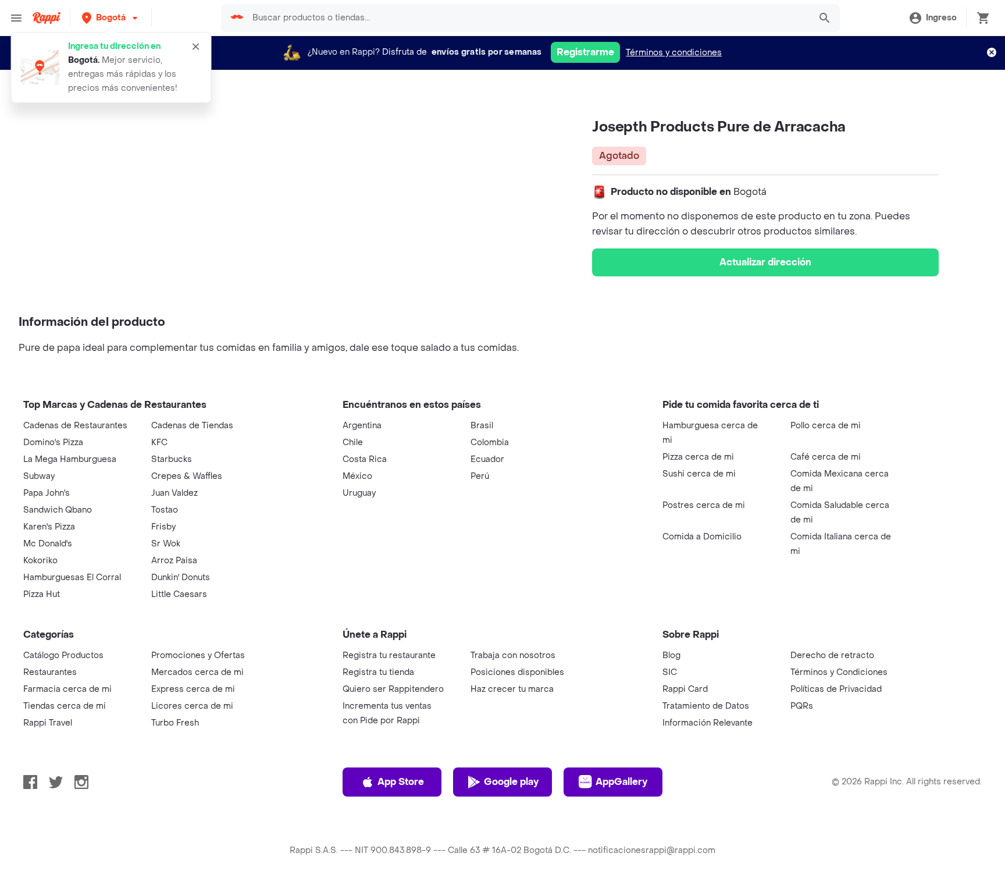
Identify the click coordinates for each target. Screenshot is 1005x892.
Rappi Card (685, 689)
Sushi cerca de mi (699, 473)
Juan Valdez (174, 493)
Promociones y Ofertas (198, 655)
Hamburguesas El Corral (72, 577)
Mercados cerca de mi (197, 672)
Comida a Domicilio (702, 536)
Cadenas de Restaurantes (75, 425)
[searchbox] (527, 18)
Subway (39, 476)
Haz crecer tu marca (512, 689)
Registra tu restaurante (389, 655)
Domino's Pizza (53, 442)
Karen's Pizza (49, 526)
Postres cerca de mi (703, 505)
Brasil (482, 425)
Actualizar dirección (765, 262)
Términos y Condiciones (839, 672)
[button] (111, 18)
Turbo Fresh (175, 722)
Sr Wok (165, 543)
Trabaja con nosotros (513, 655)
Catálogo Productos (63, 655)
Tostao (164, 510)
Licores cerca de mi (192, 706)
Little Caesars (179, 594)
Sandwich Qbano (57, 510)
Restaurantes (50, 672)
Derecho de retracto (832, 655)
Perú (480, 476)
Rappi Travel (47, 722)
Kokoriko (40, 560)
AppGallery (621, 782)
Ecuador (487, 459)
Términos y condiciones (674, 52)
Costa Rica (365, 459)
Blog (671, 655)
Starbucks (171, 459)
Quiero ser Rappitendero (393, 689)
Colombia (490, 442)
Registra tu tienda (378, 672)
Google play (511, 782)
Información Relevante (707, 722)
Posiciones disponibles (517, 672)
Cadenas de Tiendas (192, 425)
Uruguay (359, 493)
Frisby (163, 526)
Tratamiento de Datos (705, 706)
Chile (353, 442)
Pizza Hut (41, 594)
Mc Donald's (47, 543)
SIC (669, 672)
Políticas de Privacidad (836, 689)
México (357, 476)
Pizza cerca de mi (698, 457)
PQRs (801, 706)
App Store (400, 782)
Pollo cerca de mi (825, 425)
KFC (159, 442)
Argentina (362, 425)
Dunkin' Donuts (180, 577)
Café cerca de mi (825, 457)
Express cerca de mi (193, 689)
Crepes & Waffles (186, 476)
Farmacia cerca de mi (67, 689)
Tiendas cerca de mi (64, 706)
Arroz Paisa (174, 560)
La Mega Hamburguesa (69, 459)
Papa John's (46, 493)
